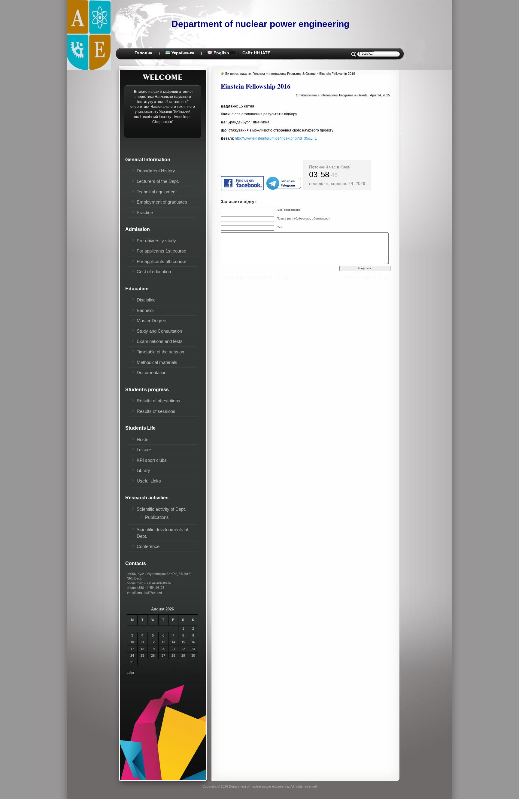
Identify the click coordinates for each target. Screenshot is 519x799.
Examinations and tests (160, 341)
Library (143, 470)
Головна (143, 52)
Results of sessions (156, 411)
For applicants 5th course (161, 261)
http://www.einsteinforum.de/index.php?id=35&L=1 (276, 138)
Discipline (146, 299)
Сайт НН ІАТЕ (256, 52)
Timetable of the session (160, 351)
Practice (145, 212)
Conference (148, 546)
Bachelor (145, 310)
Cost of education (154, 271)
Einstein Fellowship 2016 (255, 86)
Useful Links (149, 480)
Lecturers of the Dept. (158, 181)
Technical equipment (157, 191)
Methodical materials (157, 362)
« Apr (130, 672)
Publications (157, 517)
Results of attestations (158, 400)
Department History (156, 170)
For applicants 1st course (161, 250)
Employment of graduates (162, 201)
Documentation (151, 372)
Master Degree (151, 320)
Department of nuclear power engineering (260, 24)
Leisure (144, 449)
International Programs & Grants (292, 73)
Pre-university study (156, 240)
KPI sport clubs (152, 460)
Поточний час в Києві (329, 167)
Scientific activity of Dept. (161, 509)
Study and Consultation (159, 331)
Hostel (143, 439)
